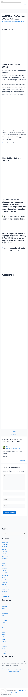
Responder (22, 460)
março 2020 (5, 572)
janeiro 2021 (5, 568)
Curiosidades (5, 613)
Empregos (4, 620)
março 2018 (4, 587)
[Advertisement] (14, 46)
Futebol (3, 622)
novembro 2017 (5, 596)
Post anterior (14, 431)
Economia (4, 618)
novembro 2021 (5, 558)
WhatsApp (4, 651)
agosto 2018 (5, 575)
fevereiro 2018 (5, 589)
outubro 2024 (5, 542)
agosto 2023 (5, 544)
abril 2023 (4, 554)
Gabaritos (4, 625)
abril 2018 (4, 584)
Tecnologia (4, 646)
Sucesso (4, 644)
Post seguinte (14, 434)
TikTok (3, 648)
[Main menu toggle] (25, 4)
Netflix (3, 634)
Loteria (3, 632)
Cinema (3, 608)
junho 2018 (4, 580)
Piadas (3, 639)
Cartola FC (4, 606)
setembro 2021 (5, 563)
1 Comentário (5, 21)
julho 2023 (4, 546)
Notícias (4, 636)
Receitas (4, 641)
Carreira (3, 603)
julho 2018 (4, 577)
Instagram (4, 629)
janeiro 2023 (5, 556)
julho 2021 (4, 565)
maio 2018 (4, 582)
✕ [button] (5, 689)
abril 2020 (4, 570)
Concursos (4, 610)
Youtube (4, 653)
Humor (3, 627)
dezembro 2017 (5, 594)
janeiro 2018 (5, 591)
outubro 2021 (5, 561)
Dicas (3, 615)
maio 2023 (4, 551)
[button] (6, 695)
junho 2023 (4, 549)
